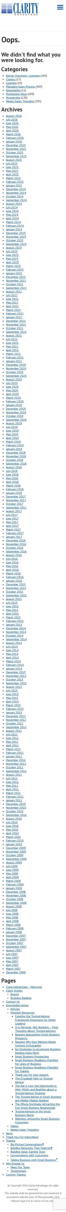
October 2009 (14, 855)
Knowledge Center (17, 1005)
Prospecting (13, 97)
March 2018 (13, 485)
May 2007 (12, 961)
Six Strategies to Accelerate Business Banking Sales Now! (38, 1051)
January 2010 (14, 844)
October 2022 (14, 284)
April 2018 (12, 482)
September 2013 (16, 683)
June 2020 (12, 387)
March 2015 (13, 617)
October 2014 (14, 635)
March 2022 (13, 310)
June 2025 (12, 167)
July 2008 (12, 910)
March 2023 (13, 266)
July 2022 (12, 295)
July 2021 (12, 339)
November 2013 (16, 676)
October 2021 (14, 328)
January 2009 (14, 888)
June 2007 (12, 957)
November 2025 (16, 149)
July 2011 (12, 778)
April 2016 (12, 570)
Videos (14, 1126)
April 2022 (12, 306)
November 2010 (16, 807)
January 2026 (14, 141)
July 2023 (12, 251)
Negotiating (13, 90)
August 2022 (14, 291)
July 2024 (12, 207)
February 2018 (15, 489)
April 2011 (12, 789)
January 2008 (14, 932)
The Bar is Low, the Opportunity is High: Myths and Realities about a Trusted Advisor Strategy (36, 1089)
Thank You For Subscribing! (22, 1137)
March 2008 (13, 925)
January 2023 (14, 273)
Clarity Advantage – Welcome (24, 987)
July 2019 (12, 427)
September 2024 (16, 200)
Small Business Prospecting (32, 1056)
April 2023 (12, 262)
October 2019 (14, 416)
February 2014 (15, 665)
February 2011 (15, 796)
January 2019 (14, 449)
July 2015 (12, 602)
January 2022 (14, 317)
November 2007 (16, 939)
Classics (11, 79)
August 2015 (14, 599)
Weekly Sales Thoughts (20, 101)
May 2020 (12, 390)
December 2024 (16, 189)
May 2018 (12, 478)
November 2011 (16, 763)
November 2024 (16, 193)
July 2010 (12, 822)
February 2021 (15, 357)
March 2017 (13, 529)
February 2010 (15, 840)
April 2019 (12, 438)
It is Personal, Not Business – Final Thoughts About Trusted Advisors (36, 1029)
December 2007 (16, 936)
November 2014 (16, 632)
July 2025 (12, 163)
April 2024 (12, 218)
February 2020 (15, 401)
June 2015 (12, 606)
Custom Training (16, 1174)
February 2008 (15, 928)
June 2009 (12, 870)
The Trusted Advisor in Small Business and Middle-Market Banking (38, 1098)
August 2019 (14, 423)
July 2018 (12, 471)
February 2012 (15, 753)
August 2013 (14, 687)
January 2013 (14, 712)
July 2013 (12, 690)
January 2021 (14, 361)
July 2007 (12, 954)
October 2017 (14, 504)
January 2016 (14, 580)
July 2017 (12, 515)
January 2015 (14, 624)
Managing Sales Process (20, 86)
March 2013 (13, 705)
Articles (15, 1009)
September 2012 (16, 727)
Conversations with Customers (29, 1155)
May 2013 (12, 698)
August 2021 (14, 335)
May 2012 (12, 742)
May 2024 (12, 214)
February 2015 (15, 621)
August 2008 (14, 906)
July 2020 (12, 383)
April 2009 (12, 877)
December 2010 (16, 804)
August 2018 (14, 467)
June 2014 (12, 650)
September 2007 (16, 946)
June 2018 (12, 474)
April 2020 (12, 394)
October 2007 (14, 943)
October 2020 (14, 372)
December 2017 (16, 496)
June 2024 (12, 211)
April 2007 (12, 965)
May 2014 (12, 654)
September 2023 (16, 244)
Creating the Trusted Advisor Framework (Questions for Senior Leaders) (35, 1019)
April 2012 (12, 745)
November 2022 (16, 280)
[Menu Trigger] (60, 7)
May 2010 (12, 829)
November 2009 (16, 851)
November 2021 (16, 324)
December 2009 (16, 848)
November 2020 (16, 368)
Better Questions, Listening (23, 75)
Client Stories (14, 990)
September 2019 (16, 419)
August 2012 (14, 731)
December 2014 (16, 628)
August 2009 (14, 862)
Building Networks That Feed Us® (31, 1148)
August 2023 (14, 247)
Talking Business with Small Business (34, 1160)
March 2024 (13, 222)
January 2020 (14, 405)
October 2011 (14, 767)
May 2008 (12, 917)
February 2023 (15, 269)
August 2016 (14, 555)
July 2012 (12, 734)
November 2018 (16, 456)
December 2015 (16, 584)
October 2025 (14, 152)
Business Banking (20, 998)
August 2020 (14, 379)
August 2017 (14, 511)
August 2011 (14, 774)
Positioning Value (16, 94)
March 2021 (13, 354)
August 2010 (14, 818)
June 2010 (12, 826)
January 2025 (14, 185)
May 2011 (12, 785)
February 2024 (15, 225)
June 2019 (12, 430)
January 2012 (14, 756)
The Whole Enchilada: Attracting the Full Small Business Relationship (37, 1106)
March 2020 (13, 397)
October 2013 (14, 679)
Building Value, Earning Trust (27, 1151)
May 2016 (12, 566)
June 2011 (12, 782)
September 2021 (16, 332)
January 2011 (14, 800)
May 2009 (12, 873)
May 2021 (12, 346)
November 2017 (16, 500)
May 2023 (12, 258)
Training (10, 1140)
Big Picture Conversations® (27, 1144)
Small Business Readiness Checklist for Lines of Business (36, 1062)
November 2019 (16, 412)
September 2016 (16, 551)
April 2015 (12, 613)
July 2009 (12, 866)
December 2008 (16, 892)
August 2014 (14, 643)
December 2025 (16, 145)
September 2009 (16, 859)
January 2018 (14, 493)
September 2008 (16, 903)
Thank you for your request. (32, 1075)
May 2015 (12, 610)
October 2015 (14, 591)
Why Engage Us (15, 1163)
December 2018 (16, 452)
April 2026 (12, 130)
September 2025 (16, 156)
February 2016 (15, 577)
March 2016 (13, 573)
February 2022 (15, 313)
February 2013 (15, 709)
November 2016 (16, 544)
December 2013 (16, 672)
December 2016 (16, 540)
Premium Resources (22, 1012)
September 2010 (16, 815)
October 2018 (14, 460)
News (9, 1133)
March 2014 (13, 661)
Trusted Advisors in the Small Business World (33, 1113)
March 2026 (13, 134)
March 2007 (13, 968)
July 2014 (12, 646)
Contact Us (13, 1001)
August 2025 (14, 160)
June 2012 (12, 738)
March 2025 (13, 178)
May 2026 (12, 127)
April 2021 (12, 350)
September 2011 (16, 771)
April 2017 (12, 526)
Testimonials (18, 1171)
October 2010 (14, 811)
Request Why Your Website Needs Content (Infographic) (35, 1043)
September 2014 (16, 639)
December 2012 (16, 716)
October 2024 (14, 196)
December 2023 (16, 233)
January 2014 (14, 668)
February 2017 (15, 533)
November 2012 (16, 720)
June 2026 (12, 123)
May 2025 (12, 171)
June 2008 (12, 914)
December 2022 (16, 277)
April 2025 (12, 174)
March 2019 (13, 441)
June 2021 (12, 343)
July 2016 (12, 559)
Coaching (11, 83)
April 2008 (12, 921)
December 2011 (16, 760)
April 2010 (12, 833)
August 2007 (14, 950)
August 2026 (14, 116)
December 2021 (16, 321)
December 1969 (16, 972)
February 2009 (15, 884)
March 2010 (13, 837)
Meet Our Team (20, 1167)
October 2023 (14, 240)
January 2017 (14, 537)
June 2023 (12, 255)
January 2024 (14, 229)
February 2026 (15, 138)
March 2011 (13, 793)
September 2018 (16, 463)
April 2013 (12, 701)
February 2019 (15, 445)
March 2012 (13, 749)
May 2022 (12, 302)
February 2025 (15, 182)
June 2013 (12, 694)
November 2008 (16, 895)
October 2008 (14, 899)
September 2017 (16, 507)
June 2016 (12, 562)
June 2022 (12, 299)
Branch (14, 994)
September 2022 (16, 288)
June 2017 (12, 518)
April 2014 (12, 657)
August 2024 (14, 204)
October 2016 (14, 548)
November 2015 (16, 588)
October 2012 (14, 723)
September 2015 (16, 595)
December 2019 (16, 408)
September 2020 (16, 376)
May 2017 (12, 522)
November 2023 (16, 236)
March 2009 (13, 881)
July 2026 (12, 119)
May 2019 (12, 434)
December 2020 (16, 365)
